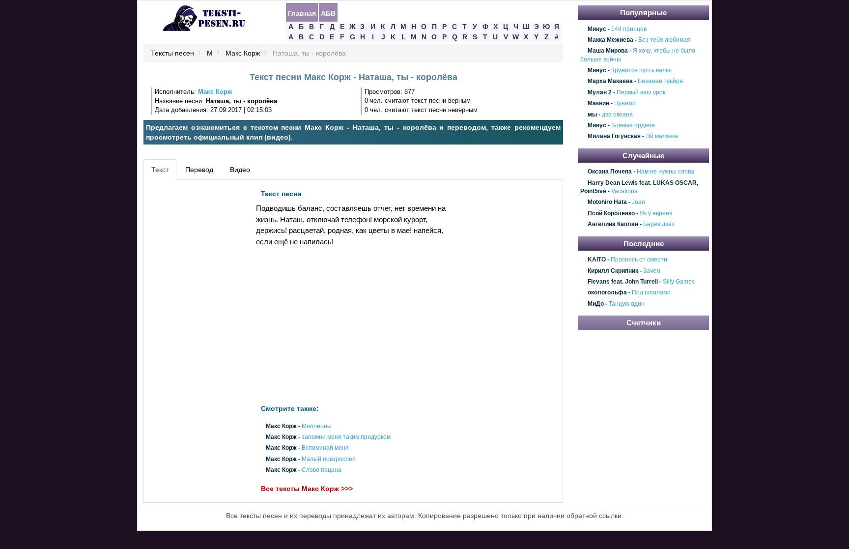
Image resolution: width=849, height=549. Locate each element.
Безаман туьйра (660, 81)
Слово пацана (321, 469)
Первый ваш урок (641, 92)
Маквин (598, 103)
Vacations (624, 191)
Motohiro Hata (607, 202)
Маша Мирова (608, 51)
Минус (597, 29)
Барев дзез (659, 224)
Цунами (625, 103)
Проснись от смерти (639, 259)
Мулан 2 (600, 92)
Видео (240, 169)
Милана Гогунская (614, 136)
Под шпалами (651, 292)
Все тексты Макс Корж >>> (307, 488)
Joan (638, 202)
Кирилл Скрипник (613, 270)
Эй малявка (662, 136)
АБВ (328, 13)
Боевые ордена (633, 125)
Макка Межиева (610, 39)
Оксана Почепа (610, 172)
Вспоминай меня (325, 448)
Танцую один (627, 303)
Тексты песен (172, 54)
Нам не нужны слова (665, 172)
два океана (617, 114)
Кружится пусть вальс (641, 70)
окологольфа (607, 292)
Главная (302, 13)
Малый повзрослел (329, 459)
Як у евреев (656, 213)
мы (592, 114)
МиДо (596, 303)
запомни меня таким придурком (346, 437)
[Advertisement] (190, 332)
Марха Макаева (610, 81)
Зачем (651, 270)
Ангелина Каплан (613, 224)
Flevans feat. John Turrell (623, 281)
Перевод (199, 169)
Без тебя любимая (664, 39)
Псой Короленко (611, 213)
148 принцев (629, 29)
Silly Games (679, 281)
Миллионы (317, 426)
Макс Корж (243, 54)
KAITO (597, 259)
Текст (160, 169)
